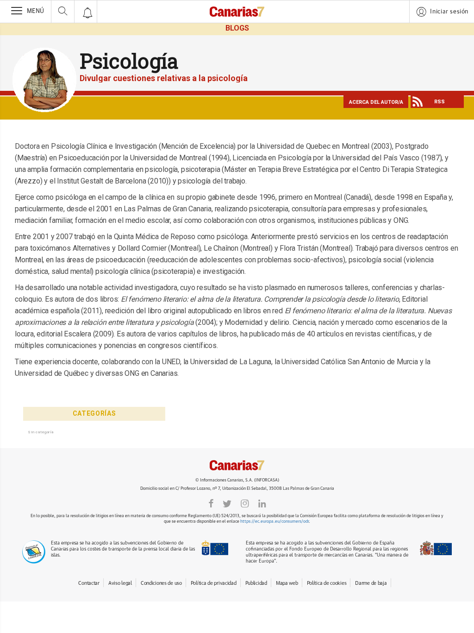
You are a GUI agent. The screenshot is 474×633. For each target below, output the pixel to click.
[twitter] (227, 503)
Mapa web (287, 583)
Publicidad (256, 583)
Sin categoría (41, 432)
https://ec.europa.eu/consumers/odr (274, 521)
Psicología (129, 60)
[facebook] (211, 503)
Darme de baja (371, 583)
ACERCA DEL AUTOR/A (376, 102)
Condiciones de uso (161, 583)
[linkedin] (262, 503)
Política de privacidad (214, 583)
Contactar (88, 583)
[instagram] (245, 503)
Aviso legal (120, 583)
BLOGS (237, 28)
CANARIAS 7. (237, 465)
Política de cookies (327, 583)
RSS (439, 102)
